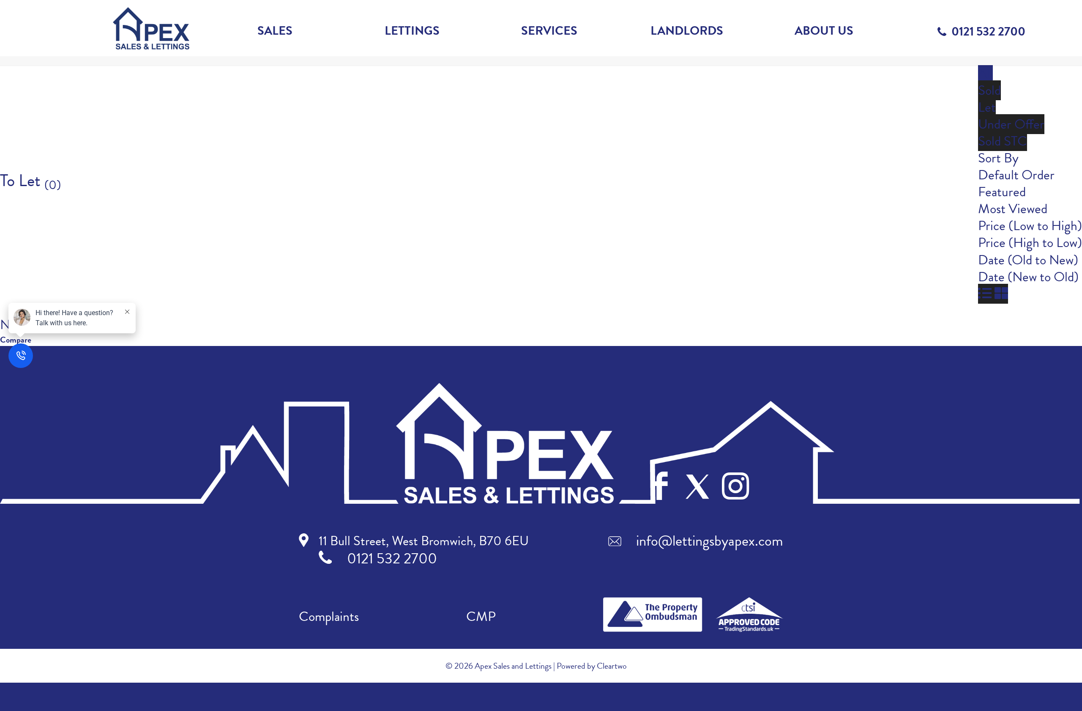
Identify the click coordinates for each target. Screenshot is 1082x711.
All (985, 73)
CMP (481, 616)
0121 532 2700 (988, 31)
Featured (1002, 192)
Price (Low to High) (1030, 226)
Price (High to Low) (1030, 243)
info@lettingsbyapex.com (709, 540)
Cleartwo (612, 665)
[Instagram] (735, 486)
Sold (989, 90)
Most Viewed (1012, 209)
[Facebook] (660, 486)
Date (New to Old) (1028, 277)
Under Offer (1011, 124)
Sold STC (1002, 141)
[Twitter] (697, 486)
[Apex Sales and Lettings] (151, 28)
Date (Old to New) (1028, 260)
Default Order (1016, 175)
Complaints (329, 616)
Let (987, 107)
